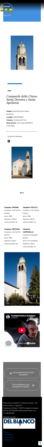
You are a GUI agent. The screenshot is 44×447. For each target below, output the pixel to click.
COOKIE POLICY (8, 440)
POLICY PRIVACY (8, 437)
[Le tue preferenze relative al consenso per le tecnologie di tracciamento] (40, 443)
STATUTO (6, 432)
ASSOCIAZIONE (8, 435)
